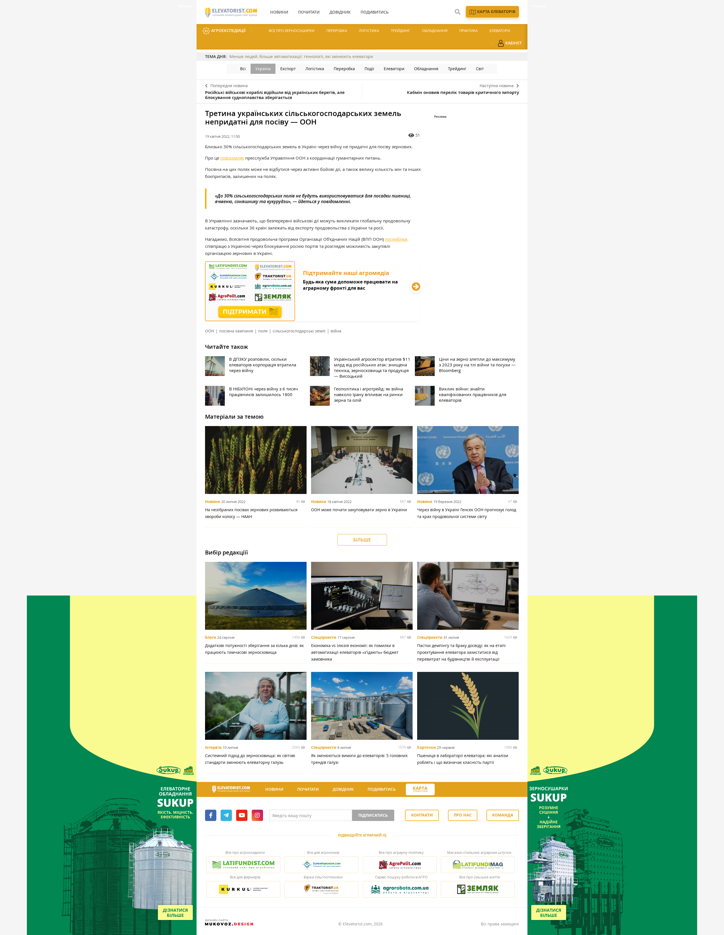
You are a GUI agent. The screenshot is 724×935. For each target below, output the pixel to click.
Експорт (288, 68)
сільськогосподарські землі (299, 331)
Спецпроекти (323, 637)
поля (263, 331)
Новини (212, 501)
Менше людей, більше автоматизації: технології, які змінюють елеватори (301, 56)
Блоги (210, 637)
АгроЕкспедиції (227, 30)
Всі (243, 68)
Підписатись (373, 815)
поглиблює (396, 239)
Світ (480, 68)
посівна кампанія (236, 331)
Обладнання (434, 30)
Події (369, 68)
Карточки (426, 747)
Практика (468, 30)
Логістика (369, 30)
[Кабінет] (445, 789)
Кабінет (513, 43)
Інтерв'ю (213, 747)
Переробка (336, 30)
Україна (263, 68)
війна (336, 331)
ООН (209, 331)
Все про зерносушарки (291, 30)
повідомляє (232, 158)
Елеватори (500, 30)
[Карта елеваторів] (420, 789)
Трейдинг (400, 30)
